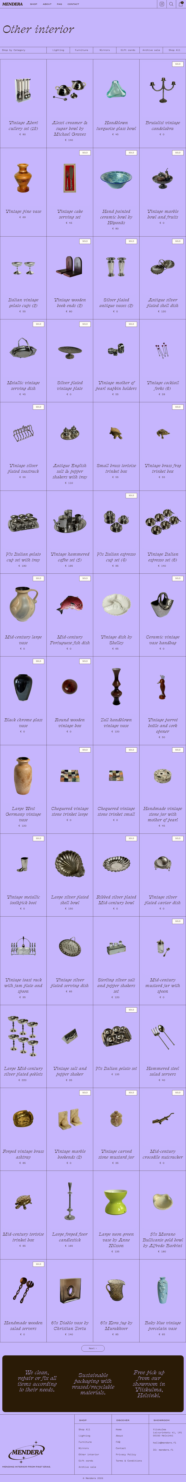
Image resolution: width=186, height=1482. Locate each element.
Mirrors (84, 1448)
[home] (12, 4)
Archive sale (87, 1467)
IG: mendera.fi (163, 1450)
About (47, 4)
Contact (73, 4)
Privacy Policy (126, 1454)
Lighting (84, 1435)
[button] (33, 4)
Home (119, 1429)
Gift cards (86, 1460)
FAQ (59, 4)
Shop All (84, 1429)
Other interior (89, 1454)
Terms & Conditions (129, 1460)
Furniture (85, 1442)
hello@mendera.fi (164, 1442)
